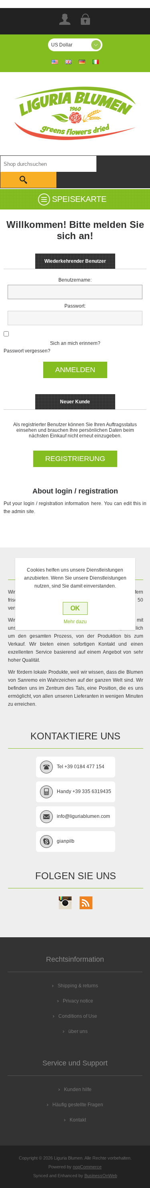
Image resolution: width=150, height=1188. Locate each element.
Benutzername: (75, 280)
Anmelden (85, 19)
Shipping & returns (78, 986)
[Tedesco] (82, 61)
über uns (78, 1031)
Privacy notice (78, 1001)
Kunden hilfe (78, 1089)
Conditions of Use (77, 1016)
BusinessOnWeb (100, 1175)
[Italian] (95, 61)
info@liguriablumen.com (83, 816)
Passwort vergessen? (27, 351)
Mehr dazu (75, 621)
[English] (68, 61)
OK (75, 608)
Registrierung (64, 19)
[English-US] (54, 61)
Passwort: (75, 306)
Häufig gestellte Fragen (77, 1104)
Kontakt (78, 1120)
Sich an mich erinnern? (75, 343)
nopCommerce (87, 1166)
